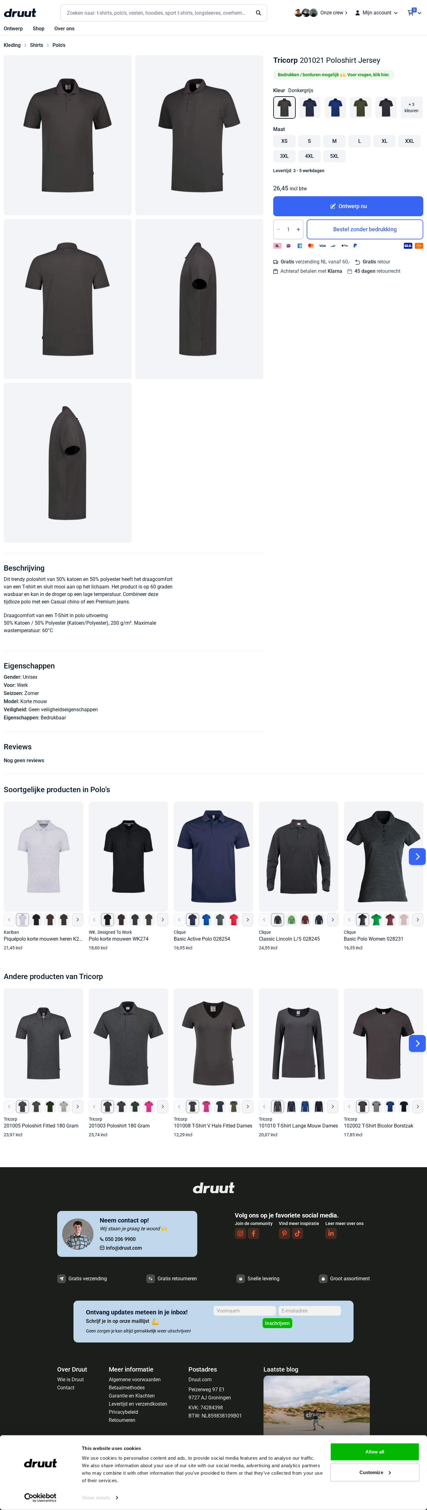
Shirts (36, 45)
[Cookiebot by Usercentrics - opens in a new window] (40, 1497)
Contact (65, 1388)
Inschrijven (277, 1323)
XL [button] (385, 141)
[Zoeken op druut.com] (163, 13)
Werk (22, 685)
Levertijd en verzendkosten (138, 1404)
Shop (38, 29)
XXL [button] (409, 141)
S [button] (309, 141)
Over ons (64, 29)
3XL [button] (284, 156)
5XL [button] (334, 156)
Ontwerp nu (353, 206)
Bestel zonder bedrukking (365, 229)
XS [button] (284, 141)
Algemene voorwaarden (135, 1379)
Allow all (374, 1451)
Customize (371, 1472)
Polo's (59, 45)
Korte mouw (33, 701)
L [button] (359, 141)
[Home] (20, 12)
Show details (96, 1497)
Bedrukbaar (53, 718)
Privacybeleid (123, 1412)
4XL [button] (309, 156)
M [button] (334, 141)
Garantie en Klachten (132, 1396)
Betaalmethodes (127, 1388)
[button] (68, 135)
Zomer (31, 693)
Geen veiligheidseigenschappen (63, 709)
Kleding (12, 45)
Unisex (30, 677)
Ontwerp (13, 29)
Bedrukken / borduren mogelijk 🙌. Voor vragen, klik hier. (334, 74)
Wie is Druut (70, 1379)
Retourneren (122, 1420)
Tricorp (285, 60)
